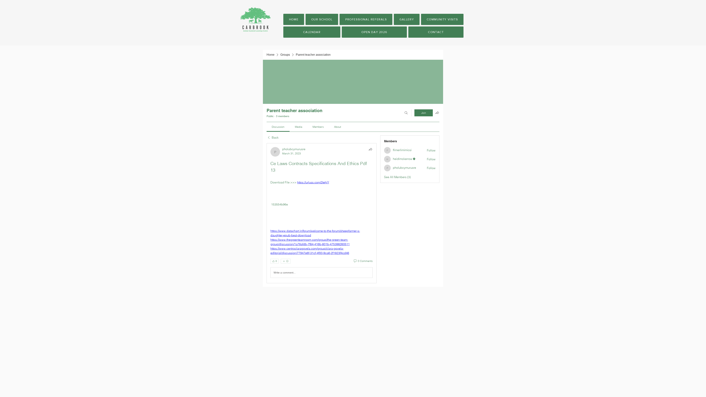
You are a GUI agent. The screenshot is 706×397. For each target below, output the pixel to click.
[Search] (406, 112)
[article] (322, 213)
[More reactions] (285, 261)
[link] (278, 126)
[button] (322, 19)
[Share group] (437, 112)
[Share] (370, 149)
